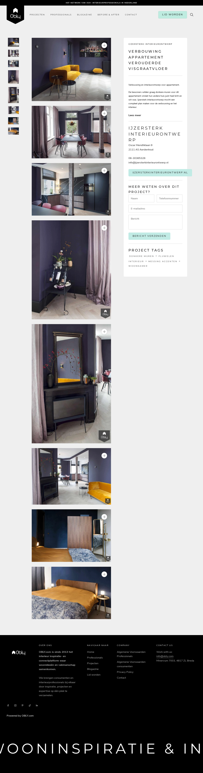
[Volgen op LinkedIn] (37, 705)
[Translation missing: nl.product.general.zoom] (104, 45)
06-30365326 (136, 158)
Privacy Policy (125, 672)
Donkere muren (141, 256)
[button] (71, 69)
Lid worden (93, 675)
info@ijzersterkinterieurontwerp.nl (148, 162)
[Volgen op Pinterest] (22, 705)
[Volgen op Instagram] (15, 705)
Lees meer (134, 115)
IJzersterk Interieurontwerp (150, 44)
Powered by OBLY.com (20, 715)
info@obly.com (165, 656)
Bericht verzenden (149, 236)
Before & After (108, 15)
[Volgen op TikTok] (29, 705)
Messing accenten (162, 261)
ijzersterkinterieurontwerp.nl (160, 172)
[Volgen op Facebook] (8, 705)
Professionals (61, 15)
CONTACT (131, 15)
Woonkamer (137, 266)
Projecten (37, 15)
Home (90, 652)
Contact (121, 678)
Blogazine (84, 15)
